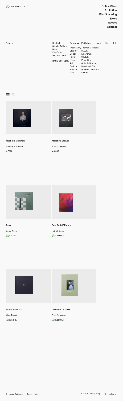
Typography (75, 48)
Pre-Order (57, 52)
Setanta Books (88, 63)
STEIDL (84, 57)
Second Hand (59, 55)
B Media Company (90, 69)
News (113, 18)
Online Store (109, 6)
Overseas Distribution (14, 394)
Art (71, 63)
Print (72, 72)
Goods (73, 54)
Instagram (113, 394)
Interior (73, 69)
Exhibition (110, 10)
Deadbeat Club (88, 66)
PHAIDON (86, 60)
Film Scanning (108, 14)
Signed (55, 49)
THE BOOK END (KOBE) (90, 394)
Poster (73, 57)
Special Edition (59, 46)
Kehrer (84, 72)
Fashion (74, 66)
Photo (73, 60)
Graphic (74, 51)
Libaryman (86, 54)
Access (112, 22)
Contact (112, 26)
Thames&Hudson (90, 48)
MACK (84, 51)
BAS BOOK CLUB (61, 61)
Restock (56, 43)
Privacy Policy (33, 394)
